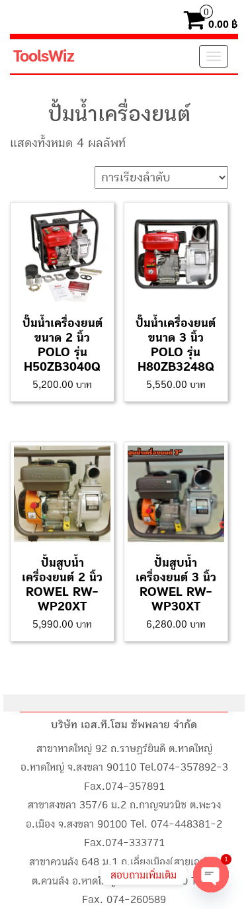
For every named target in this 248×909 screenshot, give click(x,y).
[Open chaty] (211, 874)
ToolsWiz (43, 56)
